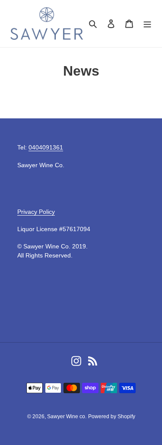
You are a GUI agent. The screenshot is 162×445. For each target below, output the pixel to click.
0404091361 (46, 147)
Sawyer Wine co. (66, 416)
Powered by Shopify (111, 416)
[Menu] (147, 23)
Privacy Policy (36, 211)
